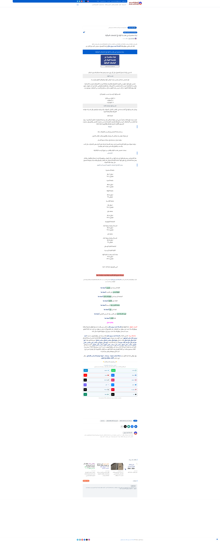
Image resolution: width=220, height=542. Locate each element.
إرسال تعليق (133, 486)
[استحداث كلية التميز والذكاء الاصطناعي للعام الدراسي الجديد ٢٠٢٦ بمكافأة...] (117, 466)
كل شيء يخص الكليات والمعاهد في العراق (112, 420)
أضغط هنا (103, 288)
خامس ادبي (94, 342)
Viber (98, 1)
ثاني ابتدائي (127, 340)
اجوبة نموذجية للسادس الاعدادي (95, 356)
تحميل (85, 394)
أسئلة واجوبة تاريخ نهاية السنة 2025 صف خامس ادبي (117, 27)
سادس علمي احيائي (109, 345)
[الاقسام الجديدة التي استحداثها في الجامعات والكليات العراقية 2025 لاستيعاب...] (103, 466)
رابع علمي (105, 342)
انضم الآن (113, 370)
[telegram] (77, 1)
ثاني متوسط (129, 342)
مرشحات (107, 356)
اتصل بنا (108, 1)
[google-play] (79, 1)
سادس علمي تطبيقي (97, 345)
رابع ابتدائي (114, 340)
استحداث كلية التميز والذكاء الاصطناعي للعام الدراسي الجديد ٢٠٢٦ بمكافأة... (118, 473)
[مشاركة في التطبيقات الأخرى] (121, 426)
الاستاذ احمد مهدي (131, 38)
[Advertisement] (110, 17)
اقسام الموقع (124, 1)
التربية (120, 4)
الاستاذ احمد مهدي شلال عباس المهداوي (127, 539)
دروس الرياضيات (105, 338)
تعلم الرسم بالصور (114, 4)
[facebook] (84, 1)
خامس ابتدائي (107, 340)
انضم (112, 384)
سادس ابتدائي (99, 340)
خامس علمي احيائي (127, 345)
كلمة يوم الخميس (95, 4)
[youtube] (82, 1)
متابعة (113, 375)
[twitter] (86, 1)
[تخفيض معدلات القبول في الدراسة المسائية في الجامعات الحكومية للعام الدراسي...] (89, 466)
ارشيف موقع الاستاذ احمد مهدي (116, 1)
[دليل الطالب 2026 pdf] (131, 466)
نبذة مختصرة (101, 4)
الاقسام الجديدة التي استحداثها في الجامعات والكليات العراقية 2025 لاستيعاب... (103, 473)
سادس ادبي (118, 345)
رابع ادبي (100, 342)
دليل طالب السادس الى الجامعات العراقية (130, 32)
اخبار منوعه (124, 4)
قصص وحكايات (108, 4)
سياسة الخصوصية (103, 1)
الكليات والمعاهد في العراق (107, 358)
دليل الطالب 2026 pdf (132, 472)
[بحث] (77, 5)
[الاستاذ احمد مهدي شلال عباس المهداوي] (135, 3)
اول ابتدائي (133, 340)
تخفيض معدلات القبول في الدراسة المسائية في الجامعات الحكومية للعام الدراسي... (89, 473)
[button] (132, 426)
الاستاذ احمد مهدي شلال (114, 46)
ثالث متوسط (121, 342)
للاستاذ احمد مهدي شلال (116, 279)
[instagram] (88, 1)
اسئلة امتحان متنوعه (115, 356)
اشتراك (85, 375)
